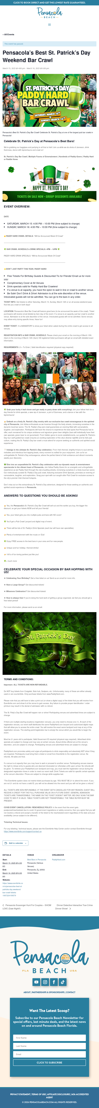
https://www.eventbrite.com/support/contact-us (23, 831)
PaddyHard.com (58, 859)
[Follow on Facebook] (54, 982)
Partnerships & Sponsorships (48, 992)
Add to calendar (16, 843)
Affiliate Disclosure (58, 1094)
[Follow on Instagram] (45, 982)
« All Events (8, 34)
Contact (70, 992)
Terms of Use (39, 1094)
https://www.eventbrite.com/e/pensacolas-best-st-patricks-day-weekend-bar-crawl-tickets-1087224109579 (13, 889)
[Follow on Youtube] (36, 982)
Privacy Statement (20, 1094)
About (27, 992)
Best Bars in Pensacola (36, 859)
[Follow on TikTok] (63, 982)
